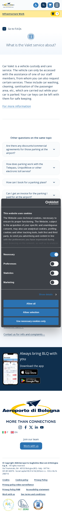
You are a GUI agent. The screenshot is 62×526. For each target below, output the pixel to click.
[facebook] (25, 427)
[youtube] (42, 427)
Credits (5, 480)
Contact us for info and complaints (24, 334)
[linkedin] (36, 427)
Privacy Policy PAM (11, 489)
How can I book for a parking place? (26, 182)
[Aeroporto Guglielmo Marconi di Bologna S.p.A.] (8, 5)
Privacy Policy (41, 480)
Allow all (31, 303)
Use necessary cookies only (31, 321)
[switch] (54, 263)
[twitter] (31, 427)
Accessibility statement (37, 489)
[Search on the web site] (43, 5)
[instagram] (20, 427)
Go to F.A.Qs (12, 28)
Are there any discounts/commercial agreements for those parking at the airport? (27, 149)
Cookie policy (21, 480)
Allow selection (31, 312)
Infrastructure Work (13, 13)
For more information (16, 106)
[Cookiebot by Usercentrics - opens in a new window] (45, 203)
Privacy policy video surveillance (18, 484)
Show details (46, 294)
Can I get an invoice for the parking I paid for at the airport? (26, 195)
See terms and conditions (33, 494)
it (7, 432)
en (15, 432)
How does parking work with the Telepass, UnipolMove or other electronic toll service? (24, 167)
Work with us (8, 494)
